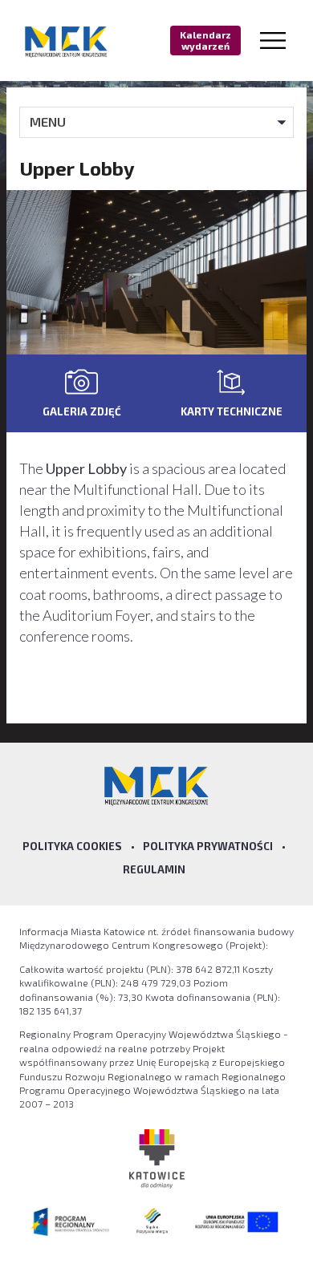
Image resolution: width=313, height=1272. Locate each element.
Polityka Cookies (72, 846)
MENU (48, 121)
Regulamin (154, 869)
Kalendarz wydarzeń (205, 40)
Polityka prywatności (208, 846)
